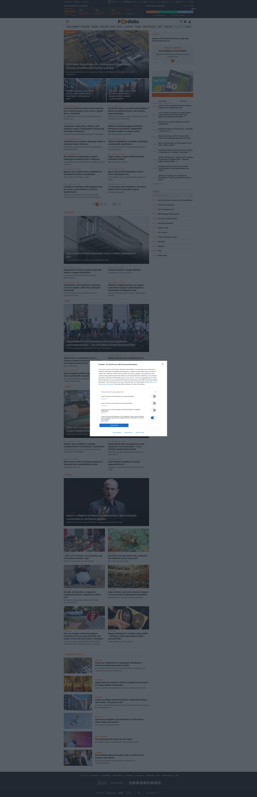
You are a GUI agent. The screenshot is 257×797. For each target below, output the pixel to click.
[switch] (153, 396)
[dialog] (128, 398)
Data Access (128, 432)
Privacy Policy (140, 432)
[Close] (163, 365)
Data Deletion (117, 432)
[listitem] (128, 392)
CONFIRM (114, 425)
